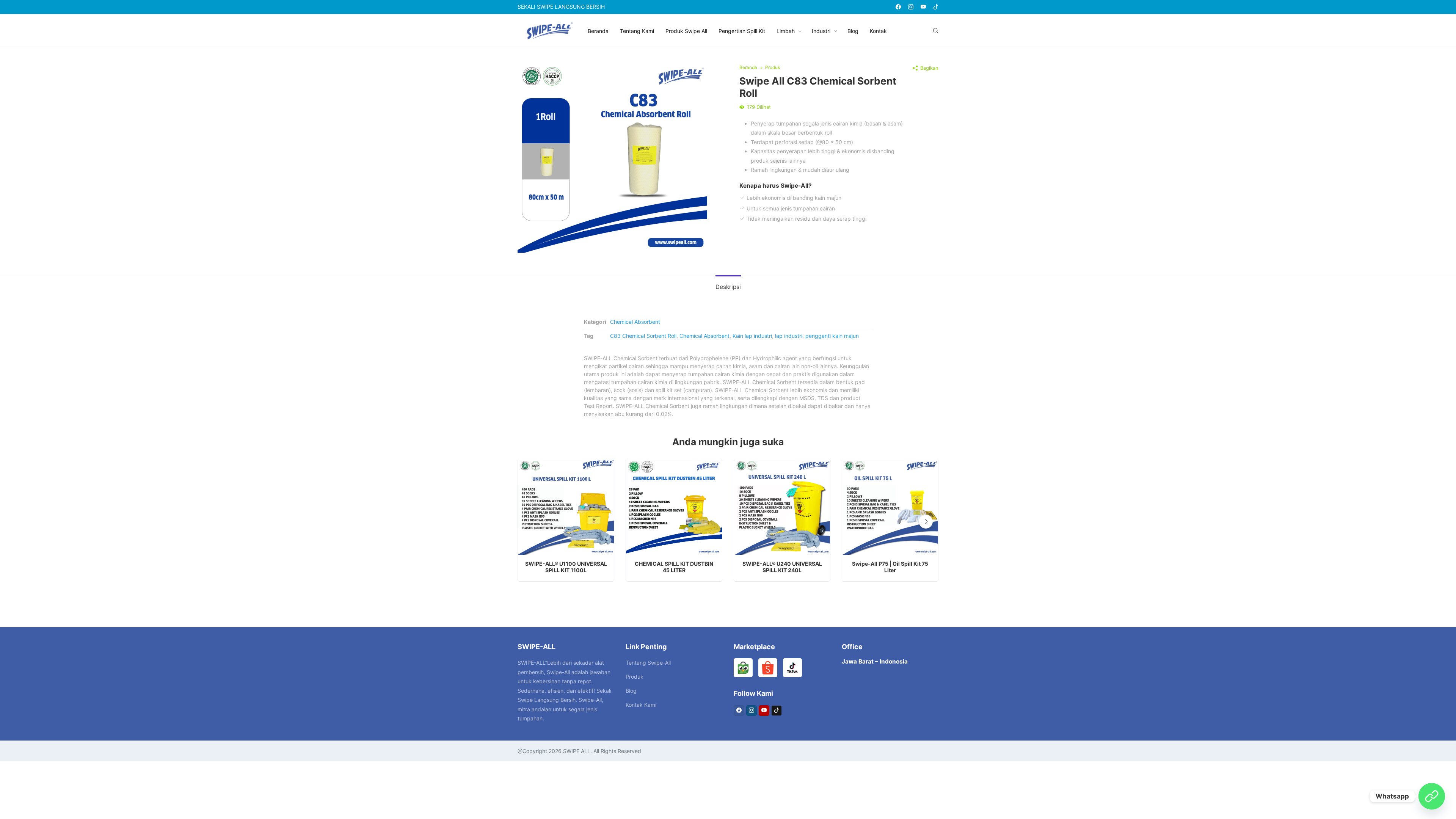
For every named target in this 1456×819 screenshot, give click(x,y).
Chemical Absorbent (635, 321)
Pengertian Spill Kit (742, 31)
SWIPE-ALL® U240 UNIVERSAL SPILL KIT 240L (782, 567)
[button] (926, 522)
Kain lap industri (752, 336)
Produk (634, 676)
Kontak (878, 31)
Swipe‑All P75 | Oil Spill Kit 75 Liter (890, 567)
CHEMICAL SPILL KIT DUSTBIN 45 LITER (674, 567)
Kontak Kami (641, 704)
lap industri (788, 336)
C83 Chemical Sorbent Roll (643, 336)
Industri (821, 31)
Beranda (598, 31)
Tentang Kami (637, 31)
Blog (852, 31)
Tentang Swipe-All (648, 662)
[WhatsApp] (1431, 796)
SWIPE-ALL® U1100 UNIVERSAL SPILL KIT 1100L (566, 567)
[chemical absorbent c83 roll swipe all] (612, 157)
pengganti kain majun (832, 336)
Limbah (786, 31)
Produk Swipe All (686, 31)
